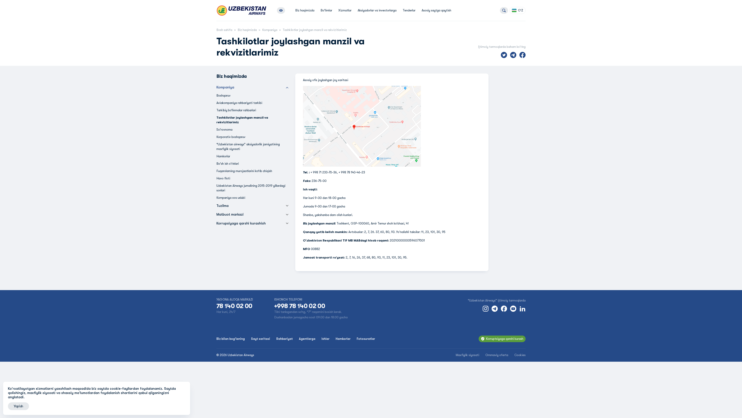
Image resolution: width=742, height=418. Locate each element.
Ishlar (325, 339)
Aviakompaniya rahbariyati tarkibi (239, 103)
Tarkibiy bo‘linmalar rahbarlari (236, 110)
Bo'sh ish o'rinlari (227, 163)
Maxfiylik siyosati (467, 355)
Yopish (18, 406)
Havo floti (223, 178)
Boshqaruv (223, 95)
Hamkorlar (223, 156)
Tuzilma (222, 206)
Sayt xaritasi (260, 339)
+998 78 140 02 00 (299, 306)
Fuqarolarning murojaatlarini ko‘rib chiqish (244, 171)
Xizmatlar (344, 10)
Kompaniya (269, 30)
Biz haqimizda (304, 10)
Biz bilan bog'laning (230, 339)
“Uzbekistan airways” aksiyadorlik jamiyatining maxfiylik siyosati (248, 147)
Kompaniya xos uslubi (230, 198)
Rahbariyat (284, 339)
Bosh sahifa (224, 30)
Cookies (520, 355)
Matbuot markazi (230, 214)
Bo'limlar (326, 10)
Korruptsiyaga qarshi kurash (504, 339)
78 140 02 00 (234, 306)
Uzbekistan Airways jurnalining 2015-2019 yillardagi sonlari (250, 188)
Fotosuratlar (366, 339)
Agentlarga (307, 339)
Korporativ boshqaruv (230, 137)
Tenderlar (409, 10)
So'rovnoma (224, 129)
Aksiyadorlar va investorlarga (377, 10)
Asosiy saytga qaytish (436, 10)
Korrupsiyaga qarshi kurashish (241, 223)
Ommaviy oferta (496, 355)
